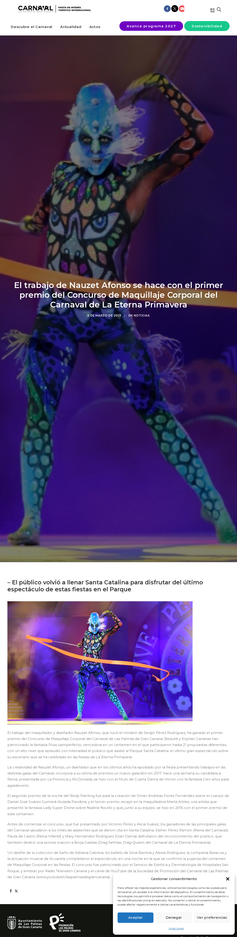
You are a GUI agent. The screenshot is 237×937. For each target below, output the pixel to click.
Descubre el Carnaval (31, 26)
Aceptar (135, 917)
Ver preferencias (212, 917)
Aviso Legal (176, 928)
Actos (94, 26)
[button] (227, 879)
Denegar (174, 917)
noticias (142, 315)
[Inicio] (53, 9)
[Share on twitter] (16, 891)
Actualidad (70, 26)
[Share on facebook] (10, 891)
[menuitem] (31, 26)
